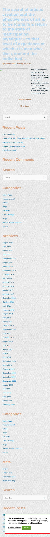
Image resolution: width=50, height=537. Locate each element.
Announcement (9, 199)
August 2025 (8, 243)
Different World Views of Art (14, 146)
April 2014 (7, 318)
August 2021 (8, 262)
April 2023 (7, 247)
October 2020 (8, 274)
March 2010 (7, 365)
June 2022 (7, 255)
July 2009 (6, 389)
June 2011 (7, 357)
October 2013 (8, 326)
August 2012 (8, 341)
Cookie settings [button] (14, 528)
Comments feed (9, 477)
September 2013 (9, 330)
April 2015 (7, 306)
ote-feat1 (6, 211)
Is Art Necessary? (10, 150)
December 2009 (9, 373)
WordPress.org (9, 481)
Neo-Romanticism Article (12, 142)
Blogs (5, 207)
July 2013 (6, 334)
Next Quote (25, 106)
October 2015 (8, 302)
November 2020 (9, 270)
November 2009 (9, 377)
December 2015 (9, 298)
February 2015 (9, 310)
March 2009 (7, 401)
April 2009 (7, 397)
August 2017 (8, 290)
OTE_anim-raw (9, 134)
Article (5, 203)
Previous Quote (25, 100)
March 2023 (7, 251)
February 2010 (9, 369)
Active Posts (7, 195)
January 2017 (8, 294)
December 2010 (9, 361)
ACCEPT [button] (26, 527)
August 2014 (8, 314)
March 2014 (7, 322)
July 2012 (6, 345)
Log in (5, 469)
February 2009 (9, 405)
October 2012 (8, 338)
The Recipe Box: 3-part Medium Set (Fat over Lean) (24, 138)
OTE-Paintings (8, 215)
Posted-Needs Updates (12, 222)
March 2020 (7, 278)
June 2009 (7, 393)
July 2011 (6, 353)
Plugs (5, 219)
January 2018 (8, 286)
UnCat (5, 226)
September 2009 (9, 381)
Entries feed (7, 473)
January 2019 (8, 282)
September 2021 (9, 259)
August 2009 (8, 385)
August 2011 (8, 349)
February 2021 (9, 266)
